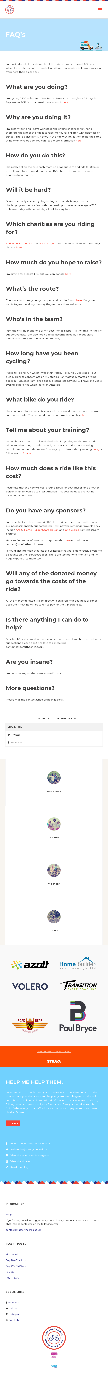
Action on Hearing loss (20, 243)
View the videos (20, 1161)
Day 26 (10, 1272)
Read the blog (19, 1167)
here (65, 102)
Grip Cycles (72, 529)
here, (96, 449)
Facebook (16, 742)
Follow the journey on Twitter (29, 1149)
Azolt (19, 529)
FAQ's (9, 1214)
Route (45, 719)
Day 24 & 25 (12, 1278)
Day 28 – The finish (16, 1260)
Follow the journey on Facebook (30, 1143)
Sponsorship (65, 719)
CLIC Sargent (48, 243)
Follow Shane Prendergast (54, 1052)
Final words (12, 1254)
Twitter (16, 734)
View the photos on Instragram (29, 1155)
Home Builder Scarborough (41, 529)
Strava (27, 453)
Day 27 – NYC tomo (16, 1266)
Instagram (14, 1314)
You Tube (14, 1320)
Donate (13, 1123)
